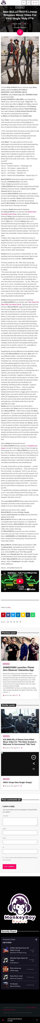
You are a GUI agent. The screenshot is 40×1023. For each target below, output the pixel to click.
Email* (4, 838)
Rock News (19, 7)
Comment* (5, 816)
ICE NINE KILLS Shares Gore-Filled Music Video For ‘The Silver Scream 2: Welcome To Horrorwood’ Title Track (20, 742)
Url (3, 847)
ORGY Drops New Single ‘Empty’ (17, 782)
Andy (8, 607)
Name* (4, 828)
